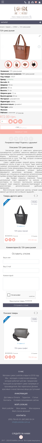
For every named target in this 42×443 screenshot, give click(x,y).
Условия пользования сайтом (26, 400)
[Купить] (10, 121)
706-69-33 (14, 419)
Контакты (7, 400)
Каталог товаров (5, 27)
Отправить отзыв (21, 305)
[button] (39, 35)
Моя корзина (34, 408)
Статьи (35, 397)
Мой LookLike (7, 408)
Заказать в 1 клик (21, 132)
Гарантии (26, 397)
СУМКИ (15, 27)
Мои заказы (21, 408)
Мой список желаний (21, 411)
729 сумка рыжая (25, 27)
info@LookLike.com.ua (21, 422)
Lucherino (9, 79)
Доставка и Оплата (12, 397)
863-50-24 (28, 419)
